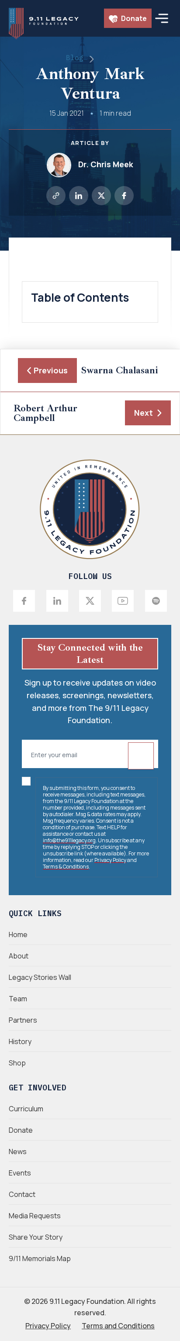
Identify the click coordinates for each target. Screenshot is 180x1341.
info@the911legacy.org (69, 840)
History (20, 1041)
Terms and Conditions (118, 1326)
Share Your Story (35, 1237)
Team (18, 998)
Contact (22, 1194)
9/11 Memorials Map (40, 1258)
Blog (74, 57)
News (18, 1151)
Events (20, 1173)
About (18, 956)
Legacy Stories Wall (40, 977)
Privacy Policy (110, 860)
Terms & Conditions (66, 866)
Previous (51, 370)
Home (18, 934)
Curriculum (26, 1108)
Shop (17, 1063)
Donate (133, 18)
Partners (23, 1020)
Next (143, 412)
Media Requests (35, 1215)
